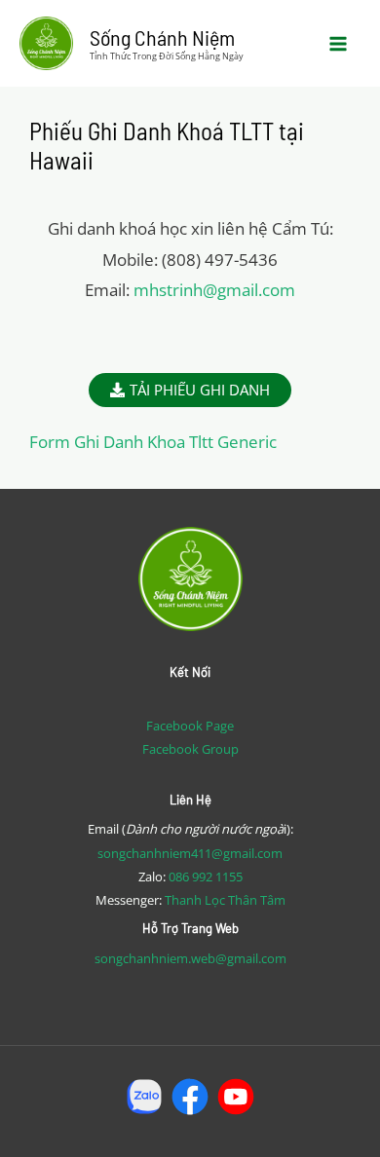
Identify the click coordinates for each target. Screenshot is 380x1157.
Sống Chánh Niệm (162, 37)
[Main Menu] (339, 43)
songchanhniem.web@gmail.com (190, 958)
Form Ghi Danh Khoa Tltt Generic (153, 441)
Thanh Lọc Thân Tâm (225, 900)
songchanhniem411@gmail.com (190, 853)
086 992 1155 (206, 876)
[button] (190, 390)
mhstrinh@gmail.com (214, 290)
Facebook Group (190, 749)
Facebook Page (190, 725)
